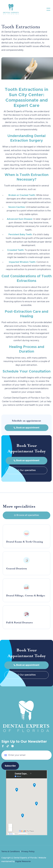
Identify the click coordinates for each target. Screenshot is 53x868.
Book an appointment (26, 428)
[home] (11, 9)
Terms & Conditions (10, 852)
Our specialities (26, 470)
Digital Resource (23, 861)
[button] (48, 9)
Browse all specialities (26, 515)
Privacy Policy (28, 852)
